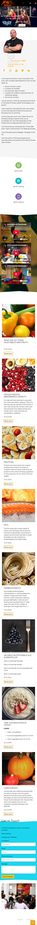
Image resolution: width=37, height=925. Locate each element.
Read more (8, 353)
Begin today (22, 25)
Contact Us (29, 919)
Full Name (5, 841)
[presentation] (1, 910)
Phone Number (7, 856)
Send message (8, 876)
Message (4, 864)
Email (3, 848)
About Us (20, 919)
